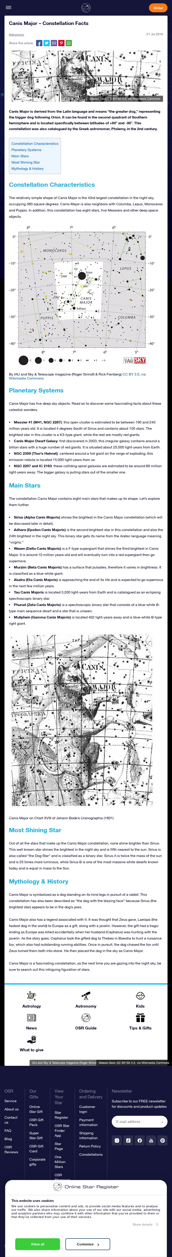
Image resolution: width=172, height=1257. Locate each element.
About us (11, 1109)
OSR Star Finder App (62, 1130)
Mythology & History (27, 168)
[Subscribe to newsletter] (162, 1122)
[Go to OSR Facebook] (140, 1140)
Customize (85, 1244)
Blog (8, 1139)
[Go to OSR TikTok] (128, 1140)
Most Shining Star (25, 162)
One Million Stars (60, 1162)
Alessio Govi (98, 98)
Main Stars (20, 156)
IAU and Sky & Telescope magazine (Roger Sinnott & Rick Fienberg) (76, 1062)
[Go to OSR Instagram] (117, 1140)
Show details (143, 1224)
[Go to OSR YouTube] (151, 1140)
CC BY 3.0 (131, 374)
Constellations (91, 1154)
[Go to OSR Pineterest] (162, 1140)
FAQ (7, 1130)
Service (10, 1101)
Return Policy (90, 1146)
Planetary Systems (26, 150)
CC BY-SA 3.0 (117, 98)
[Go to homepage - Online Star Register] (86, 7)
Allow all (37, 1244)
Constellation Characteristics (34, 143)
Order (158, 8)
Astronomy (16, 34)
